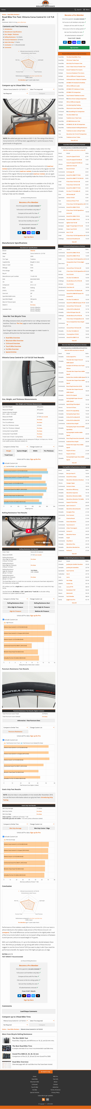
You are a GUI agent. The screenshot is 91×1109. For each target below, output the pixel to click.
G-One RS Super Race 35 (73, 312)
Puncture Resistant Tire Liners (75, 73)
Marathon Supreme (72, 493)
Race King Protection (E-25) (74, 386)
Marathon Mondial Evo (73, 547)
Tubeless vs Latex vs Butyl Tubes (75, 131)
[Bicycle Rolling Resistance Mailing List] (47, 1101)
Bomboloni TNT (70, 590)
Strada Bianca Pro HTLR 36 (74, 315)
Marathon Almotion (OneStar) (75, 480)
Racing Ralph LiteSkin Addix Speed (74, 434)
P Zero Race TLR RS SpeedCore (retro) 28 (75, 212)
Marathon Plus (70, 544)
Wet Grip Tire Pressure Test (74, 63)
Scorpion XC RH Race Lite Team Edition (75, 367)
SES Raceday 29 (70, 194)
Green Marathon (71, 521)
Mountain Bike (34, 1082)
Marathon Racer (71, 534)
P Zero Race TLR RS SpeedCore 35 (76, 271)
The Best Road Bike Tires (73, 57)
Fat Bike (34, 1090)
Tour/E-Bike (34, 1087)
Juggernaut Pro (70, 599)
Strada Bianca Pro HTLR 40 (74, 281)
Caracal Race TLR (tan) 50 (74, 328)
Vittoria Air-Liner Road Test (74, 108)
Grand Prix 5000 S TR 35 (73, 252)
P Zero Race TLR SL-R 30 (73, 185)
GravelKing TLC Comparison (75, 111)
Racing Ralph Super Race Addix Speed (75, 458)
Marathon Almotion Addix (74, 496)
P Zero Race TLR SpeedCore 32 (75, 319)
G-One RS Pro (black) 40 (73, 309)
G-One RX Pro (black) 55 (73, 417)
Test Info (55, 1079)
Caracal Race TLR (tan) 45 (74, 306)
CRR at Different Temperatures (75, 76)
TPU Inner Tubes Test (72, 60)
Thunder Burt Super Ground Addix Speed (74, 361)
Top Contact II (70, 525)
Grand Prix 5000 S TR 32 (73, 256)
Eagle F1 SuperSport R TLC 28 (74, 226)
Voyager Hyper (70, 483)
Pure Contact (70, 515)
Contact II (69, 531)
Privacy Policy (55, 1092)
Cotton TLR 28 (70, 197)
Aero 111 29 (69, 232)
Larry (67, 577)
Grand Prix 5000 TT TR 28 (73, 175)
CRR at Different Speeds (73, 102)
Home (3, 10)
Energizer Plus (70, 512)
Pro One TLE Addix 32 (73, 331)
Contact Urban (70, 486)
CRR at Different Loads (73, 86)
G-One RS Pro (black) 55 (73, 420)
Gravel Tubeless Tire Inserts (74, 70)
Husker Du (69, 583)
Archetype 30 (70, 172)
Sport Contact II (70, 505)
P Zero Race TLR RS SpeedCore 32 (76, 259)
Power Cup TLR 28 (71, 229)
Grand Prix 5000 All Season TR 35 (76, 303)
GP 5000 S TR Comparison (73, 92)
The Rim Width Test (72, 115)
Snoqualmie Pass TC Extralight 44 (75, 263)
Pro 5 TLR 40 (70, 284)
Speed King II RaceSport (73, 404)
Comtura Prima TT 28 (72, 201)
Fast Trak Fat (70, 571)
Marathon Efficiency (72, 489)
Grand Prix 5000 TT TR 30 (73, 188)
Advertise (55, 1087)
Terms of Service (55, 1090)
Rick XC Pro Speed (71, 395)
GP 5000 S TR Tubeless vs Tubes (75, 89)
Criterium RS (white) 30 (73, 238)
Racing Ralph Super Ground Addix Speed (74, 400)
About (55, 1082)
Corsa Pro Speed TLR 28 (73, 156)
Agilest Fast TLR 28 (71, 222)
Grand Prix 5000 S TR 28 (73, 207)
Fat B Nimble (70, 596)
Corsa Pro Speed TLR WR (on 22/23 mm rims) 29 (74, 164)
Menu (88, 10)
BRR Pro (55, 1076)
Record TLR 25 (70, 168)
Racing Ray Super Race (73, 414)
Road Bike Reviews (13, 1029)
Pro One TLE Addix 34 (73, 299)
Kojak (68, 537)
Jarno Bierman (22, 22)
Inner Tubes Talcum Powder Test (75, 66)
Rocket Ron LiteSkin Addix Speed (75, 377)
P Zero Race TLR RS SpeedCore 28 (75, 235)
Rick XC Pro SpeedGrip (72, 410)
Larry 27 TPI (69, 587)
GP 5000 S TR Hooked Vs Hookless (75, 82)
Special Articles (34, 1092)
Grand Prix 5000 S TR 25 (73, 219)
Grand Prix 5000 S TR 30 (73, 216)
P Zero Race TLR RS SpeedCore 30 (75, 204)
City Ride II (69, 541)
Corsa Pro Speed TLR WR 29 (74, 159)
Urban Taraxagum (71, 528)
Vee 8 (67, 574)
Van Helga (69, 580)
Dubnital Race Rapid (72, 423)
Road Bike (35, 1079)
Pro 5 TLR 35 (70, 274)
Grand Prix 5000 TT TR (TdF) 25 (74, 178)
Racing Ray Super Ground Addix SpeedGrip (75, 428)
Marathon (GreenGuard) (73, 509)
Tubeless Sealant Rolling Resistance (76, 127)
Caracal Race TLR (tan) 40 (74, 268)
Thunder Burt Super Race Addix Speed (75, 373)
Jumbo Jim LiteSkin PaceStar (74, 564)
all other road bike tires (36, 76)
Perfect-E (69, 550)
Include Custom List (11, 463)
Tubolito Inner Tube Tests (73, 118)
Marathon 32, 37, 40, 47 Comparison (76, 134)
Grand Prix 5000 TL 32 (73, 337)
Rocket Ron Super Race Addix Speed (74, 446)
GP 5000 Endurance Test (73, 121)
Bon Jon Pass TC (70, 473)
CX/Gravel (35, 1084)
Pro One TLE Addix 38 (73, 277)
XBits (46, 1104)
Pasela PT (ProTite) (71, 502)
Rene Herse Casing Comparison (76, 99)
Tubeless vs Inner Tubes (73, 137)
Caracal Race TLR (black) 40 (74, 290)
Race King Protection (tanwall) (75, 438)
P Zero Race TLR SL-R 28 (73, 181)
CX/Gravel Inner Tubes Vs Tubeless (76, 79)
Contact (55, 1084)
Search (79, 10)
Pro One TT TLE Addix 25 (73, 191)
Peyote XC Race (70, 450)
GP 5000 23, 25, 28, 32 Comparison (75, 124)
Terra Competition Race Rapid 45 (75, 323)
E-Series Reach (70, 518)
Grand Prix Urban (71, 476)
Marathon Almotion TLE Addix (75, 499)
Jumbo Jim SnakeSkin (72, 567)
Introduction (8, 29)
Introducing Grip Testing (73, 105)
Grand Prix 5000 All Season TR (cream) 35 (75, 295)
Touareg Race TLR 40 (72, 334)
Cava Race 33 (70, 287)
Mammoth (69, 593)
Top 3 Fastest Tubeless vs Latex (75, 95)
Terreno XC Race (71, 407)
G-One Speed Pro (71, 356)
